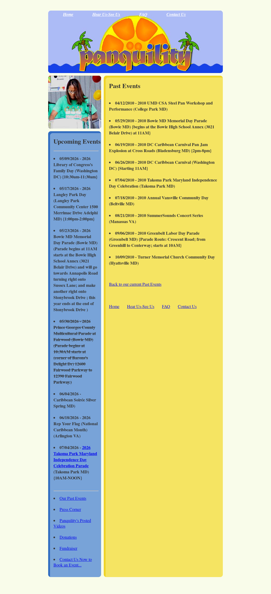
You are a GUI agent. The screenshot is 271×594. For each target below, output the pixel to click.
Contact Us (176, 14)
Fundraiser (68, 548)
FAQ (143, 14)
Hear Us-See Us (106, 14)
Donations (68, 537)
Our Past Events (73, 498)
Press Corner (70, 509)
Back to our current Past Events (135, 284)
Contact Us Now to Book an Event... (72, 562)
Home (68, 14)
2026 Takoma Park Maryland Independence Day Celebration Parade (75, 456)
